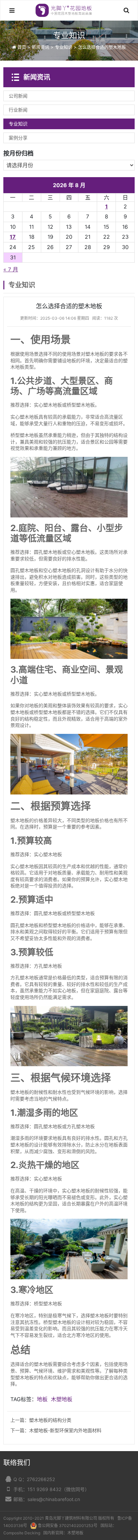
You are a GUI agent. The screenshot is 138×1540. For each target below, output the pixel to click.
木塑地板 (61, 1399)
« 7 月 (10, 269)
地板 (42, 1399)
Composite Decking (21, 1532)
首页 (21, 47)
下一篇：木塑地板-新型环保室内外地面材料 (55, 1430)
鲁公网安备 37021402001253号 (67, 1525)
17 (13, 236)
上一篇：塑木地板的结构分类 (40, 1420)
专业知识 (63, 47)
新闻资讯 (40, 47)
